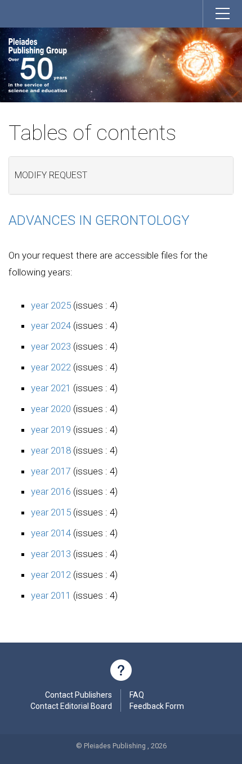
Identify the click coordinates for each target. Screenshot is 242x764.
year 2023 (51, 346)
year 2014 (51, 533)
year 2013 (51, 553)
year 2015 (51, 512)
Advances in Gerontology (99, 220)
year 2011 (51, 595)
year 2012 (51, 574)
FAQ (136, 694)
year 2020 (51, 408)
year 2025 (51, 305)
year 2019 (51, 429)
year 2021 (51, 388)
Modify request (51, 175)
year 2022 (51, 367)
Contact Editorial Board (71, 706)
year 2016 (51, 491)
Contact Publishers (78, 694)
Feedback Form (156, 706)
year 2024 (51, 325)
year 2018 (51, 450)
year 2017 (51, 471)
